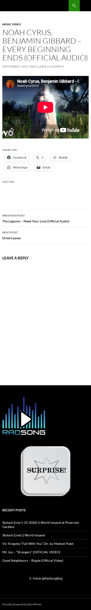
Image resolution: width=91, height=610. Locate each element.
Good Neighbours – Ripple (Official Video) (32, 560)
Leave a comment (51, 66)
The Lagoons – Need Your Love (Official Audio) (35, 218)
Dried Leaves (11, 235)
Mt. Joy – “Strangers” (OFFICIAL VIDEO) (31, 552)
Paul (33, 66)
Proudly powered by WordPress (21, 604)
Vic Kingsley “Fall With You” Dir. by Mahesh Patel (38, 544)
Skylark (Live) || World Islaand (23, 535)
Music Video (11, 24)
